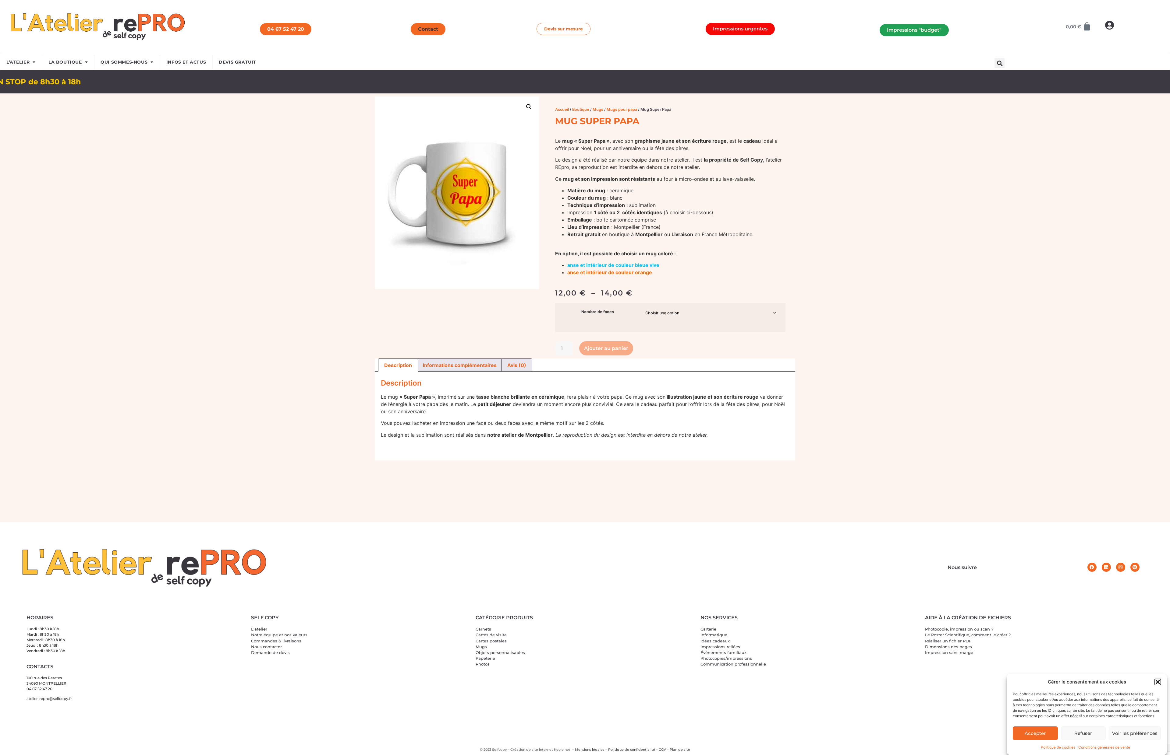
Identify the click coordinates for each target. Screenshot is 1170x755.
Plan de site (680, 749)
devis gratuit (237, 62)
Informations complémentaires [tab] (460, 365)
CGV (662, 749)
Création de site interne (530, 749)
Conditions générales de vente (1104, 747)
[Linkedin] (1106, 567)
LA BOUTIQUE (65, 62)
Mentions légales (589, 749)
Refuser (1083, 733)
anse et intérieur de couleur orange (609, 272)
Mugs (598, 109)
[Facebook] (1092, 567)
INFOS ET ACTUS (186, 62)
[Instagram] (1120, 567)
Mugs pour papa (622, 109)
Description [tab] (398, 365)
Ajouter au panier (606, 348)
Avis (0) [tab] (516, 365)
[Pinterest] (1135, 567)
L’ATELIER (18, 62)
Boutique (580, 109)
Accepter (1035, 733)
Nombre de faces (597, 312)
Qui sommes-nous (124, 62)
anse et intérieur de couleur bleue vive (613, 265)
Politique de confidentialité (631, 749)
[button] (1158, 682)
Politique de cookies (1058, 747)
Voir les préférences (1135, 733)
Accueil (562, 109)
